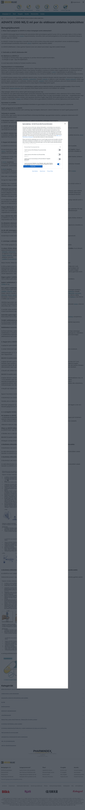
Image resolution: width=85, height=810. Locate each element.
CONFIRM (32, 166)
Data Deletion (35, 171)
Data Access (42, 171)
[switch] (59, 150)
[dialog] (42, 405)
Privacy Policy (50, 171)
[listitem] (42, 147)
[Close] (65, 124)
